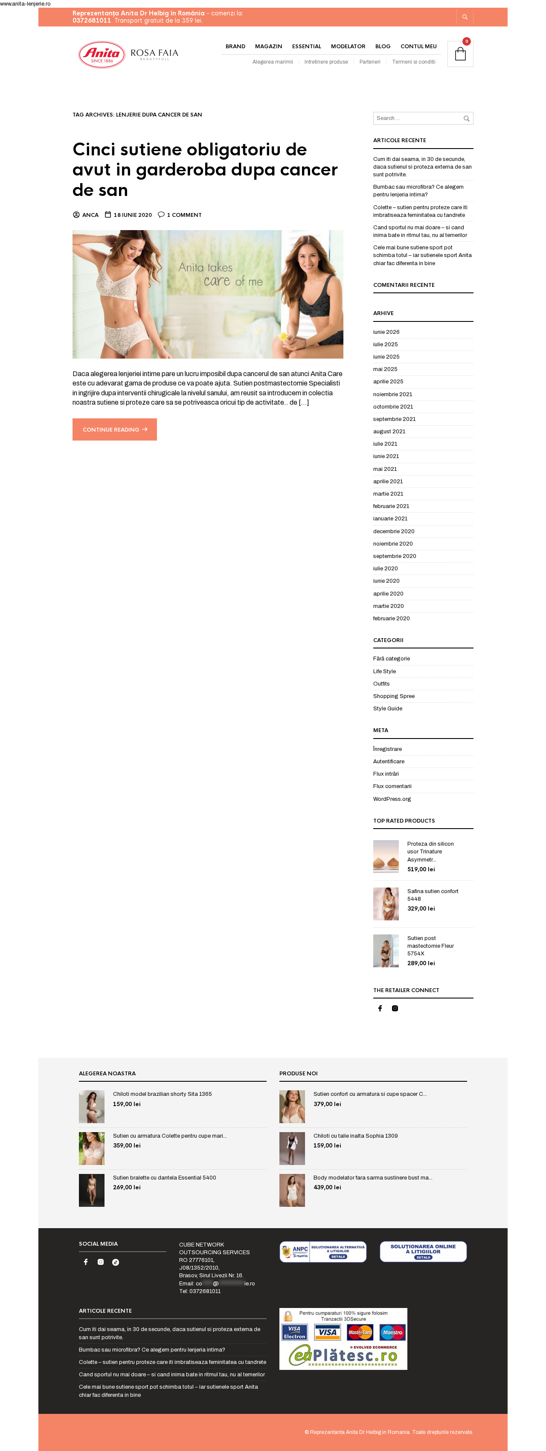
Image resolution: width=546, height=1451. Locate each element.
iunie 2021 (386, 456)
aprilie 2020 (388, 594)
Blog (383, 46)
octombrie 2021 (393, 407)
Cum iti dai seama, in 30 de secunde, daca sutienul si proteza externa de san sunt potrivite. (422, 167)
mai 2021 (385, 469)
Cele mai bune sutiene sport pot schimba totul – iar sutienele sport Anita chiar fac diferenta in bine (422, 255)
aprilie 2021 (388, 482)
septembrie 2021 (394, 419)
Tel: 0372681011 (200, 1291)
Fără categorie (391, 659)
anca (90, 215)
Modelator (348, 46)
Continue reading (111, 429)
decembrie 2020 (394, 531)
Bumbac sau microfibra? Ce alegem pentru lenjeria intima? (152, 1350)
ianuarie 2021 (390, 519)
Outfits (381, 684)
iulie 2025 (385, 344)
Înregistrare (387, 749)
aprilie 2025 (388, 382)
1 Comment (184, 215)
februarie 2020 (391, 619)
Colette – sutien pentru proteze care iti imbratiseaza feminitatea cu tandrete (172, 1362)
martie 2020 (388, 606)
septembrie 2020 (394, 556)
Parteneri (370, 62)
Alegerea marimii (273, 62)
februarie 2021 (391, 506)
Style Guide (387, 709)
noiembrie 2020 (393, 544)
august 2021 (389, 432)
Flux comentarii (392, 786)
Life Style (384, 671)
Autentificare (388, 762)
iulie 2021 (385, 444)
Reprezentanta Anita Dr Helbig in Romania (360, 1432)
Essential (306, 46)
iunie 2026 (386, 332)
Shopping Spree (394, 696)
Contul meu (419, 46)
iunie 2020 (386, 581)
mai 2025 (385, 369)
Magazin (268, 46)
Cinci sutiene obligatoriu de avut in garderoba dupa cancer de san (205, 170)
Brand (235, 46)
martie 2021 (388, 494)
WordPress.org (392, 799)
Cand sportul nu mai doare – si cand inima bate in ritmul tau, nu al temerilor (172, 1375)
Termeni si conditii (414, 62)
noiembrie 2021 (392, 394)
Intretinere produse (326, 62)
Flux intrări (386, 774)
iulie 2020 (385, 569)
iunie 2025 (386, 357)
